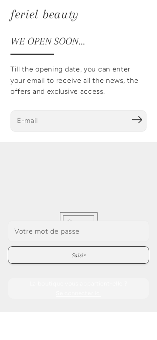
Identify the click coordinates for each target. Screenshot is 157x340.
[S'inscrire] (137, 119)
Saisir (78, 255)
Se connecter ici (78, 293)
